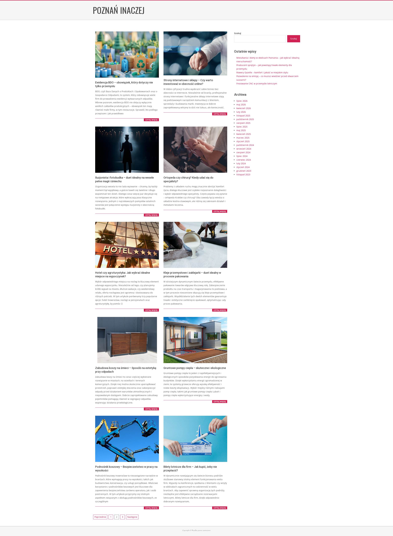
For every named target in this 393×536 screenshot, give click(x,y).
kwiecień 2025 (243, 134)
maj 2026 (241, 104)
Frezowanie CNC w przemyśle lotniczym (256, 83)
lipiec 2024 (241, 156)
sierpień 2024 (243, 152)
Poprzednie (100, 516)
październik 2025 (245, 119)
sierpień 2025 (243, 122)
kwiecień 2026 (243, 108)
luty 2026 (241, 111)
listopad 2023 (243, 174)
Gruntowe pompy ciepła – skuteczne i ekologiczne (194, 368)
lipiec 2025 (241, 126)
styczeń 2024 (243, 167)
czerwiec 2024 (243, 159)
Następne (132, 516)
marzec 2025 (242, 137)
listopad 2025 (243, 115)
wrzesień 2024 (243, 148)
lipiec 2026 (241, 100)
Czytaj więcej (151, 120)
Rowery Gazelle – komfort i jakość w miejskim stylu (262, 72)
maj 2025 (241, 130)
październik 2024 (245, 145)
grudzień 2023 (243, 170)
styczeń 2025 (243, 141)
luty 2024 (241, 163)
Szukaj (237, 33)
